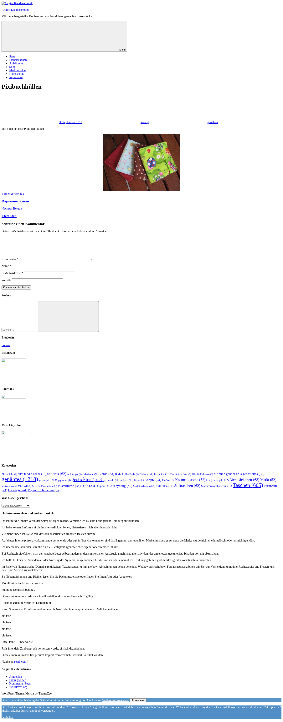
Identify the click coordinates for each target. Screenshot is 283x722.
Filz (195, 474)
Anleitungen (16, 63)
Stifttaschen (187, 485)
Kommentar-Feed (20, 683)
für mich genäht (228, 474)
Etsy (174, 474)
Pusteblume (69, 486)
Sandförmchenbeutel (144, 486)
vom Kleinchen (46, 490)
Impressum (16, 77)
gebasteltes (254, 474)
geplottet (64, 480)
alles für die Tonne (32, 474)
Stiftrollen (164, 485)
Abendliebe (9, 474)
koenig (145, 122)
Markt (268, 480)
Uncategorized (20, 490)
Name (6, 266)
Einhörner (146, 474)
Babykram (90, 474)
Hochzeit (126, 480)
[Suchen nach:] (20, 329)
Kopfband (168, 480)
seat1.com (20, 661)
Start (12, 56)
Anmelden (15, 676)
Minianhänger (9, 486)
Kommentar (10, 259)
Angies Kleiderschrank (15, 9)
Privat (36, 486)
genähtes (212, 122)
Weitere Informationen (115, 700)
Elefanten (162, 474)
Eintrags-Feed (17, 680)
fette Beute (184, 474)
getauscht (111, 480)
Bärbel (122, 474)
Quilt (88, 486)
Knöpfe (153, 480)
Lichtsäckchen (18, 60)
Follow (6, 345)
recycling (122, 486)
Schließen (7, 717)
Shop (12, 66)
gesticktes (87, 479)
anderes (56, 474)
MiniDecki (24, 486)
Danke (134, 474)
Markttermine (17, 70)
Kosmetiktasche (190, 480)
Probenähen (49, 486)
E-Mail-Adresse (12, 273)
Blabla (106, 474)
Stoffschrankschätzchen (216, 486)
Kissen (139, 480)
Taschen (248, 485)
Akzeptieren (138, 700)
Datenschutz (16, 73)
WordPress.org (18, 687)
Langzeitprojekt (217, 480)
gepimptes (48, 480)
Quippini (104, 485)
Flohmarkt (206, 474)
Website (6, 280)
